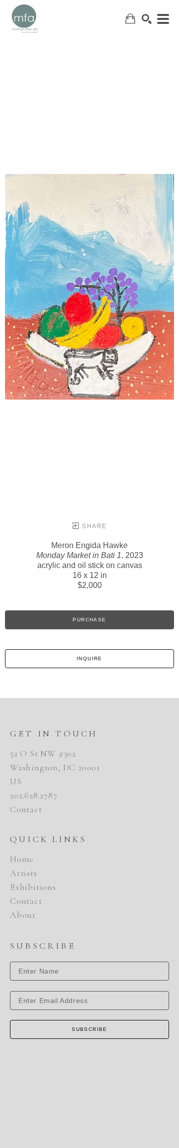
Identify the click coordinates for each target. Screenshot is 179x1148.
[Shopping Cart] (130, 18)
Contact (26, 809)
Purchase (89, 619)
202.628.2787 (34, 795)
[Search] (147, 19)
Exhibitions (33, 886)
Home (22, 859)
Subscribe (89, 1029)
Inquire (89, 658)
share (93, 526)
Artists (23, 872)
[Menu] (163, 19)
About (23, 914)
